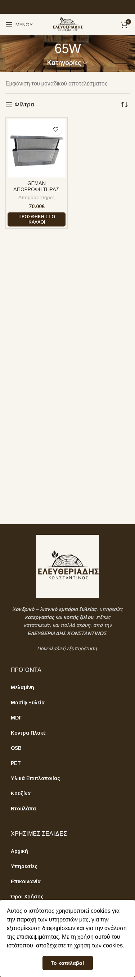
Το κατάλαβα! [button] (67, 963)
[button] (37, 219)
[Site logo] (67, 24)
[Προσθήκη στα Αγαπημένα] (55, 129)
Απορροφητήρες (36, 197)
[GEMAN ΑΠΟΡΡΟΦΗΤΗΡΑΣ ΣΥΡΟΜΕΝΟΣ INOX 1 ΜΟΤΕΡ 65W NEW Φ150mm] (37, 148)
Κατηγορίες (64, 63)
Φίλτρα (24, 104)
